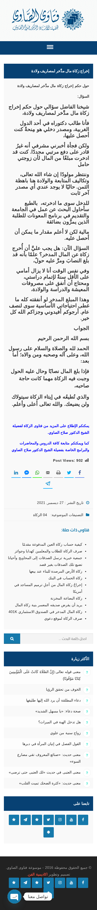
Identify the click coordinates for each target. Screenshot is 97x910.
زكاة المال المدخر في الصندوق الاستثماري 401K (45, 612)
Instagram (60, 820)
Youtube (71, 820)
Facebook (83, 820)
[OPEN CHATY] (14, 897)
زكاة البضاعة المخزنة (66, 598)
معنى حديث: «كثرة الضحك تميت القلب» (50, 783)
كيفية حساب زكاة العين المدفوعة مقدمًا (52, 544)
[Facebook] (83, 883)
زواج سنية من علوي (65, 733)
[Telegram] (25, 883)
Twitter (48, 820)
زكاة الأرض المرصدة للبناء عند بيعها (55, 571)
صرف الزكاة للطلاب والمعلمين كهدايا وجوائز (48, 551)
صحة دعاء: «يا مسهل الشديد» (58, 711)
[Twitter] (48, 883)
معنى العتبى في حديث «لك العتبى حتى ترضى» (45, 772)
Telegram (25, 820)
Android (48, 832)
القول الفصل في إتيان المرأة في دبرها (52, 744)
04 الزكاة (40, 515)
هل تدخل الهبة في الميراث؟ (59, 722)
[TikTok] (37, 883)
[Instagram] (60, 883)
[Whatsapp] (14, 883)
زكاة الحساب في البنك (65, 578)
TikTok (37, 820)
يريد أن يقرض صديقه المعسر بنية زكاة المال (48, 605)
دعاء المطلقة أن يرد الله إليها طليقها (53, 700)
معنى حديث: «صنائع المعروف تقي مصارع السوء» (49, 758)
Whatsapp (14, 820)
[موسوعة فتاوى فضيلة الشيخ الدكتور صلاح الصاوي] (48, 19)
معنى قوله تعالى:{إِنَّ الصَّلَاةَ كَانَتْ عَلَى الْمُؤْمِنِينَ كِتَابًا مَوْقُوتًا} (45, 675)
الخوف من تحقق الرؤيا (63, 689)
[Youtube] (71, 883)
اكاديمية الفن (37, 874)
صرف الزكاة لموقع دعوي (63, 618)
